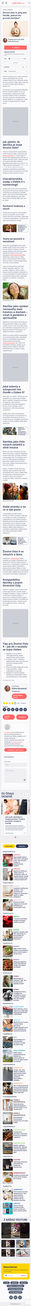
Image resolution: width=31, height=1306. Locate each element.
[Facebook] (20, 1297)
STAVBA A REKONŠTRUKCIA (19, 1101)
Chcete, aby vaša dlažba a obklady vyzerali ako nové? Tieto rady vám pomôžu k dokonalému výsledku (19, 1075)
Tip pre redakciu (15, 1292)
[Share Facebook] (4, 709)
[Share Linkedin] (21, 709)
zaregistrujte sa (17, 742)
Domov (5, 9)
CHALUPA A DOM (19, 1130)
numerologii (15, 558)
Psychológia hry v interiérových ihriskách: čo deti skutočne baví (19, 1042)
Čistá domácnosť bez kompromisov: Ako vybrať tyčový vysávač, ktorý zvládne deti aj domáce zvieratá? (20, 1196)
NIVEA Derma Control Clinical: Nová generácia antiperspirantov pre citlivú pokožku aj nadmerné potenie (20, 1026)
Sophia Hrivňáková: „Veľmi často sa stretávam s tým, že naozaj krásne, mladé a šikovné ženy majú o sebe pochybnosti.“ (20, 875)
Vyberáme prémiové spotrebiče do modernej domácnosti (20, 1164)
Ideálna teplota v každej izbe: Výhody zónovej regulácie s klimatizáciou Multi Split (20, 1148)
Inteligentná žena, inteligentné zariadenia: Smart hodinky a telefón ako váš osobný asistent (19, 996)
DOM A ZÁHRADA (19, 1050)
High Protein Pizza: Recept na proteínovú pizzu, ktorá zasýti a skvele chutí (20, 951)
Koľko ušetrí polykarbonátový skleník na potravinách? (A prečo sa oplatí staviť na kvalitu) (20, 1057)
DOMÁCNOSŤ (17, 1068)
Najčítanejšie (9, 846)
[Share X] (12, 709)
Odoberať (23, 1275)
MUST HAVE (17, 900)
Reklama (24, 1283)
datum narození (8, 156)
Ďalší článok (22, 717)
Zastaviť (15, 62)
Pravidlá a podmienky (15, 1286)
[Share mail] (25, 709)
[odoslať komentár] (24, 780)
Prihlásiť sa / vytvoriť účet (15, 750)
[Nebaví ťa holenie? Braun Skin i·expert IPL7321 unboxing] (8, 1253)
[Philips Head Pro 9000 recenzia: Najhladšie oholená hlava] (22, 1243)
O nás (6, 1283)
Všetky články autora (18, 696)
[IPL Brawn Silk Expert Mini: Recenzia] (22, 1253)
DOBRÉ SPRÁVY (18, 1007)
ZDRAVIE (16, 916)
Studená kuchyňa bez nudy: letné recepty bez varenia (20, 1176)
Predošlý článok (7, 717)
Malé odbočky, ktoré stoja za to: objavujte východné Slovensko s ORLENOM (20, 1011)
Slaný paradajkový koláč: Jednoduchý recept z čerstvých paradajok (19, 964)
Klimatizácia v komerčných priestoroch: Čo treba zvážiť (20, 1119)
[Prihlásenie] (2, 3)
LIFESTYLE (10, 9)
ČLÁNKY (16, 976)
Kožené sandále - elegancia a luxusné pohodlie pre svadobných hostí (20, 904)
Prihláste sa (8, 732)
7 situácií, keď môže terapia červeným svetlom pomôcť (20, 920)
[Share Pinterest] (17, 709)
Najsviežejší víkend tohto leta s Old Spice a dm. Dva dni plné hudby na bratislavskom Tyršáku (20, 861)
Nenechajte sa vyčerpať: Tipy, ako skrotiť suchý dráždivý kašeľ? (19, 981)
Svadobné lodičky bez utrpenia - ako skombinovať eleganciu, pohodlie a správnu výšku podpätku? (20, 892)
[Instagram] (11, 1297)
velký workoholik (9, 343)
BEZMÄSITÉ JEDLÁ (19, 1173)
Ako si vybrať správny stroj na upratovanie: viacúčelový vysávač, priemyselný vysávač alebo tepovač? (20, 1089)
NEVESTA (16, 886)
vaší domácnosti (16, 255)
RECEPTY (16, 946)
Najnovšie (22, 846)
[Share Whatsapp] (8, 709)
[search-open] (6, 3)
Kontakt (14, 1283)
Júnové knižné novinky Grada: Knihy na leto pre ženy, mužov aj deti (20, 1208)
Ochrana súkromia (15, 1289)
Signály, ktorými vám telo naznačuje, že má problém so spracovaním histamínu (20, 935)
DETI (15, 1037)
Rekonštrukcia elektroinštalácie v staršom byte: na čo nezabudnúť (20, 1106)
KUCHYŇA (16, 1160)
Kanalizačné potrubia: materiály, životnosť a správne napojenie (20, 1134)
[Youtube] (15, 1297)
